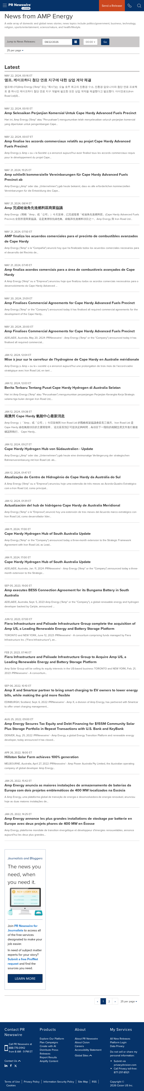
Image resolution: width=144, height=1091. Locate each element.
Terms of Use (12, 1082)
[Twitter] (15, 1065)
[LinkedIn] (6, 1065)
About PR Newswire (86, 1038)
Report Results (48, 1057)
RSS (94, 1082)
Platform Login (118, 1042)
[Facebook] (11, 1065)
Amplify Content (49, 1061)
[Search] (139, 5)
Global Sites (82, 1055)
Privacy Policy (32, 1082)
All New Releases (120, 1038)
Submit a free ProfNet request (23, 961)
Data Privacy (117, 1046)
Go (105, 42)
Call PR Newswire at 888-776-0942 (20, 1046)
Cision (120, 1085)
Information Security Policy (59, 1082)
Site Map (83, 1082)
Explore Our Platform (52, 1038)
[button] (76, 42)
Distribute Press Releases (49, 1051)
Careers (79, 1046)
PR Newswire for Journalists (23, 928)
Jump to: (21, 41)
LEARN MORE (25, 978)
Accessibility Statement (88, 1050)
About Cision (82, 1042)
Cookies (11, 1085)
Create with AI (48, 1046)
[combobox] (90, 42)
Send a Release (112, 6)
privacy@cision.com (125, 1065)
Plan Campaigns (49, 1042)
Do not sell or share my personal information (123, 1053)
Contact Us (11, 1061)
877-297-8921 (121, 1072)
